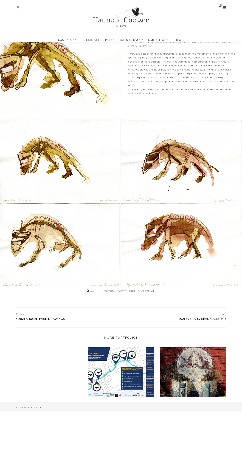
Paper (110, 39)
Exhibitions (158, 39)
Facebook (109, 291)
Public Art (91, 39)
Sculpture (67, 39)
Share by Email (146, 291)
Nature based (131, 39)
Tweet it (122, 291)
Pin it (132, 291)
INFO (177, 39)
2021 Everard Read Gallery (201, 319)
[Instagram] (17, 7)
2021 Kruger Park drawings (41, 319)
